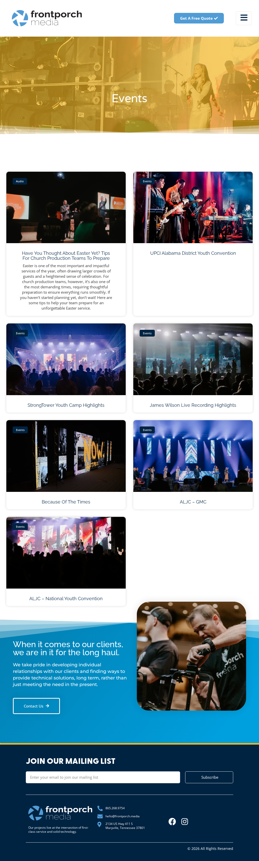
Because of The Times (66, 501)
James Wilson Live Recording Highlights (193, 405)
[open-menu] (244, 18)
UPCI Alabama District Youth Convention (193, 253)
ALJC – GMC (193, 501)
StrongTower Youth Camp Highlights (66, 405)
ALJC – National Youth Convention (66, 598)
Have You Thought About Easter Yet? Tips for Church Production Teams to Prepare (66, 255)
